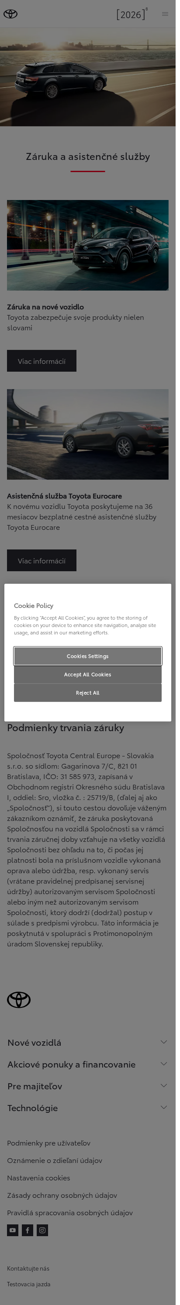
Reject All (88, 692)
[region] (87, 652)
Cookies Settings (88, 655)
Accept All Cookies (87, 674)
